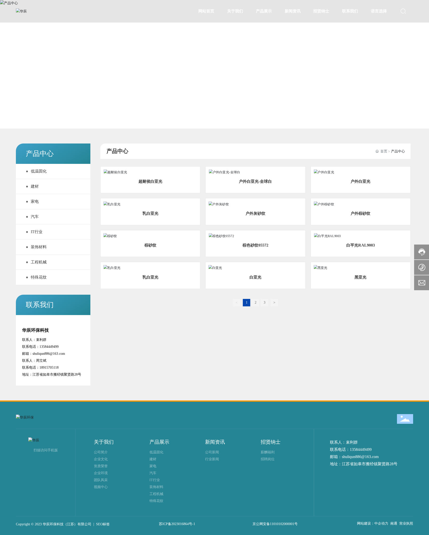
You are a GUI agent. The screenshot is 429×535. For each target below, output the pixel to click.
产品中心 (35, 68)
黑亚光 (360, 277)
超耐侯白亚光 (150, 181)
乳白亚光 (150, 213)
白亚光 (255, 277)
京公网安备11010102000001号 (275, 524)
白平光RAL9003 (360, 245)
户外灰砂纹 (255, 213)
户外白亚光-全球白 (255, 181)
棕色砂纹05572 (255, 245)
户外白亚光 (360, 181)
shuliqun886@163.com (49, 354)
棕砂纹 (150, 245)
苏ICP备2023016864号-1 (177, 524)
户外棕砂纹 (360, 213)
